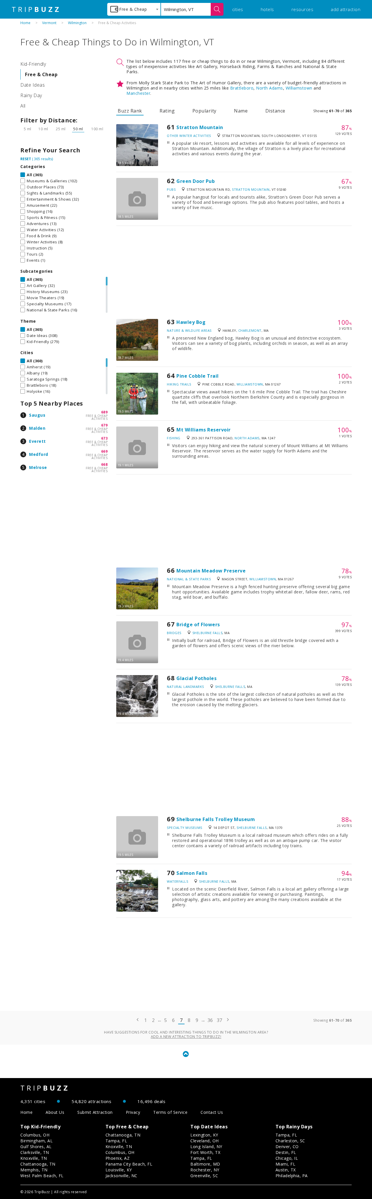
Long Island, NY (206, 1146)
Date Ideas (32, 85)
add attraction (345, 9)
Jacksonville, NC (121, 1175)
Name (241, 111)
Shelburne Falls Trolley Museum (215, 819)
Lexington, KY (204, 1135)
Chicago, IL (287, 1158)
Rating (167, 111)
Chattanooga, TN (38, 1164)
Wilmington (77, 22)
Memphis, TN (34, 1170)
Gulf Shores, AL (36, 1146)
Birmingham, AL (36, 1140)
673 (104, 438)
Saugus (37, 415)
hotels (267, 9)
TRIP (36, 9)
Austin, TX (286, 1170)
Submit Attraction (95, 1112)
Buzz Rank (130, 111)
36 (210, 1020)
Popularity (204, 111)
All (23, 106)
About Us (55, 1112)
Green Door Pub (195, 181)
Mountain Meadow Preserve (211, 571)
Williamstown (299, 88)
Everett (37, 441)
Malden (37, 428)
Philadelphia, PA (292, 1175)
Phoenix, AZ (117, 1158)
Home (25, 22)
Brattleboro (242, 88)
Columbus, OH (34, 1135)
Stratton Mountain (199, 127)
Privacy (133, 1112)
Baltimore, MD (205, 1164)
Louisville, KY (118, 1170)
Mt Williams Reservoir (203, 430)
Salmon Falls (191, 873)
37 (219, 1020)
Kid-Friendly (33, 64)
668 (104, 464)
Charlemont (250, 330)
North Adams (269, 88)
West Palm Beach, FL (42, 1175)
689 (104, 412)
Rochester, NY (204, 1170)
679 (104, 425)
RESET (25, 158)
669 (104, 451)
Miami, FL (286, 1164)
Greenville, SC (204, 1175)
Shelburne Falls (207, 633)
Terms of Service (170, 1112)
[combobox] (133, 9)
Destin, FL (286, 1152)
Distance (275, 111)
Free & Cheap (41, 74)
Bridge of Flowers (198, 624)
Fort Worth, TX (205, 1152)
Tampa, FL (116, 1140)
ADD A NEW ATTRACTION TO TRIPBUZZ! (186, 1036)
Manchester (138, 93)
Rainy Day (31, 95)
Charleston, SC (290, 1140)
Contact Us (212, 1112)
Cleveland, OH (204, 1140)
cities (237, 9)
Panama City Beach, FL (129, 1164)
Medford (38, 454)
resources (302, 9)
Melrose (38, 467)
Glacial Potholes (196, 678)
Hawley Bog (190, 322)
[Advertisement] (234, 272)
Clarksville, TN (34, 1152)
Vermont (49, 22)
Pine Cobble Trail (197, 376)
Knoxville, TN (33, 1158)
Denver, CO (287, 1146)
